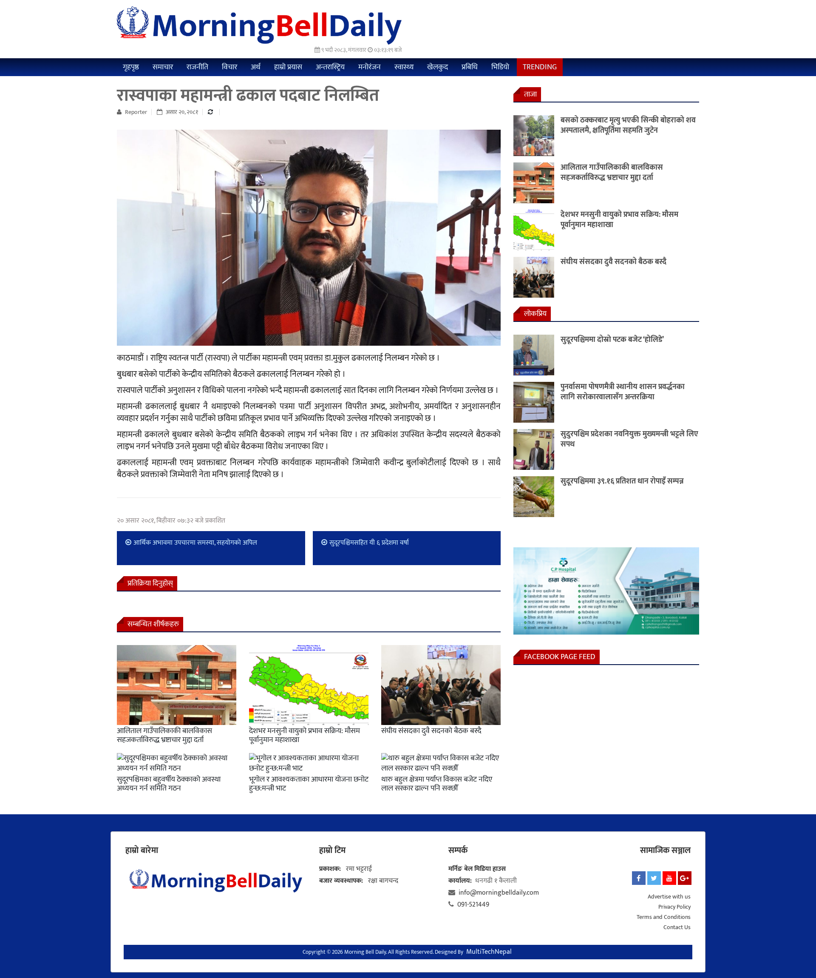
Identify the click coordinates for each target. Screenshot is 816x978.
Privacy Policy (674, 907)
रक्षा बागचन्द (383, 881)
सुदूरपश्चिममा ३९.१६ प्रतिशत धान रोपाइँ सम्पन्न (622, 481)
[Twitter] (654, 878)
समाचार (163, 67)
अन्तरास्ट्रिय (330, 67)
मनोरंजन (369, 67)
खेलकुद (437, 67)
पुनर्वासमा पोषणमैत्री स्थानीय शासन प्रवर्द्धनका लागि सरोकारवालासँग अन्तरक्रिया (623, 392)
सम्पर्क (458, 850)
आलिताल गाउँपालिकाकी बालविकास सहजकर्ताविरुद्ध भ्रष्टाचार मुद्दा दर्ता (164, 736)
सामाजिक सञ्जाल (665, 850)
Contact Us (677, 927)
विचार (229, 67)
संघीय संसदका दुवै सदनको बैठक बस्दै (431, 731)
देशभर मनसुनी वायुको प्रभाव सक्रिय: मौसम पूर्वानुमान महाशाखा (304, 736)
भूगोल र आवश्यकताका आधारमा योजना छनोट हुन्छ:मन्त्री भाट (308, 784)
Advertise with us (669, 896)
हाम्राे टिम (332, 850)
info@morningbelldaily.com (499, 892)
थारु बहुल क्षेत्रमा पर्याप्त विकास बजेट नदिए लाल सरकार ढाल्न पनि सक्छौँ (436, 784)
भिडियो (500, 67)
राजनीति (197, 67)
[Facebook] (638, 878)
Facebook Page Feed (559, 657)
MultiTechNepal (489, 952)
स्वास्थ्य (404, 67)
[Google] (684, 878)
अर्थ (256, 67)
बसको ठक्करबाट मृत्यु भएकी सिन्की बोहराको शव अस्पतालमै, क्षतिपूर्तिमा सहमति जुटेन (628, 125)
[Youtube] (669, 878)
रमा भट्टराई (359, 869)
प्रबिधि (470, 67)
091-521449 (473, 904)
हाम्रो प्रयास (288, 67)
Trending (540, 67)
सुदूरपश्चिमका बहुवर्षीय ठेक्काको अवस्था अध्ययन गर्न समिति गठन (169, 784)
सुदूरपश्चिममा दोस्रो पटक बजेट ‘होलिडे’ (612, 339)
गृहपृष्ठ (131, 67)
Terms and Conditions (664, 917)
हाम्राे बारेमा (141, 850)
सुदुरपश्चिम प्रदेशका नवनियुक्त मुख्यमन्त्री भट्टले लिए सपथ (629, 439)
